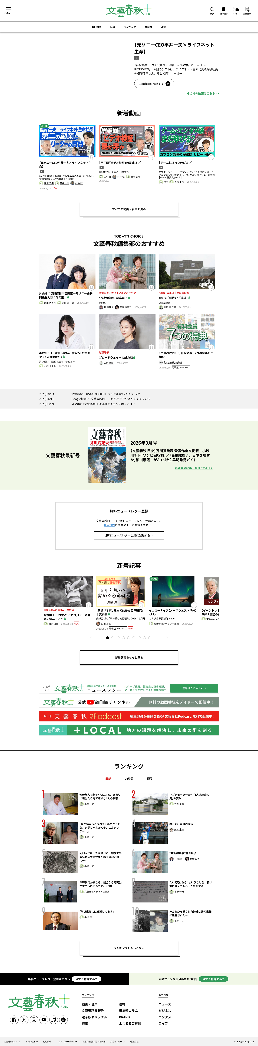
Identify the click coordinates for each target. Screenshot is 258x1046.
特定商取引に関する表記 (93, 1041)
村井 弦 (79, 183)
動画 (98, 26)
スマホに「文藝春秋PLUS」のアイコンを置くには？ (87, 404)
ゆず (166, 182)
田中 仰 (107, 177)
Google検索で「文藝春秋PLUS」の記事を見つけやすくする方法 (94, 399)
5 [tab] (129, 638)
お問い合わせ (31, 1041)
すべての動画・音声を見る (129, 209)
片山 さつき (50, 303)
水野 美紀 (109, 363)
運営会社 (134, 1041)
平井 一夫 (64, 183)
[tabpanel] (68, 601)
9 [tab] (150, 638)
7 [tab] (139, 638)
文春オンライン (117, 1041)
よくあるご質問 (130, 1023)
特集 (85, 1023)
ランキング (130, 26)
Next (164, 637)
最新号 (148, 26)
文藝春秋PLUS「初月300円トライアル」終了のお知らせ (89, 394)
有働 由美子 (125, 307)
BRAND (124, 1017)
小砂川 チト (50, 366)
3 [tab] (118, 638)
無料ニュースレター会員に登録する (127, 535)
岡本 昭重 (53, 624)
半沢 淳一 (89, 917)
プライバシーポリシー (66, 1041)
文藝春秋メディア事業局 (166, 623)
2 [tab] (113, 638)
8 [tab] (145, 638)
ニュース (164, 1004)
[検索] (212, 10)
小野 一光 (89, 804)
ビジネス (164, 1011)
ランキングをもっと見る (129, 948)
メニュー (8, 12)
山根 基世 (106, 623)
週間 (150, 778)
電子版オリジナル (94, 1017)
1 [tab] (108, 638)
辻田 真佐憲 (170, 307)
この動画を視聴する (151, 84)
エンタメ (164, 1017)
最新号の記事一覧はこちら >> (194, 468)
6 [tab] (134, 638)
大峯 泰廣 (179, 804)
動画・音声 (90, 1004)
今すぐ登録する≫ (86, 979)
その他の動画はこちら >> (203, 93)
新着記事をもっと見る (129, 657)
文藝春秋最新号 (93, 1011)
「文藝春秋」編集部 (173, 362)
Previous (93, 637)
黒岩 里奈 (179, 182)
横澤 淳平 (49, 183)
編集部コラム (128, 1011)
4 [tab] (123, 638)
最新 (108, 778)
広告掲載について (12, 1041)
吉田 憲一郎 (68, 303)
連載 (163, 26)
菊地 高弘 (135, 177)
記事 (112, 26)
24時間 (129, 778)
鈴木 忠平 (179, 829)
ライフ (163, 1023)
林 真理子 (109, 307)
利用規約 (109, 525)
